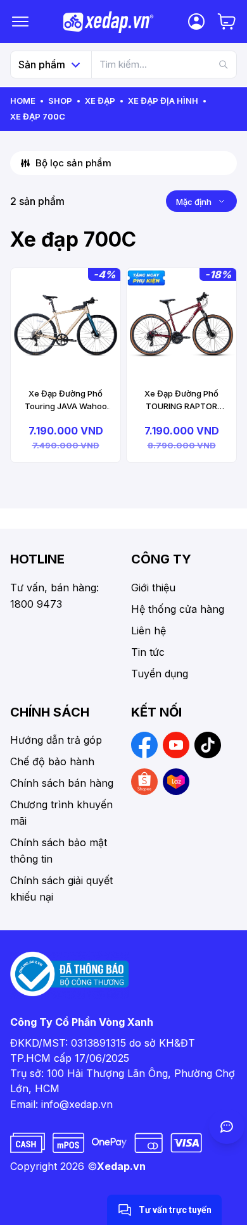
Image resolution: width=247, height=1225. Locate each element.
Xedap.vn (121, 1166)
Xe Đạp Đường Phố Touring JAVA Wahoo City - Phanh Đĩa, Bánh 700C (66, 400)
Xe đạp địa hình (163, 100)
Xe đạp (100, 100)
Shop (60, 100)
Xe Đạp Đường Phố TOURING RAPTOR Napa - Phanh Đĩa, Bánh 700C (181, 400)
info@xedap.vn (77, 1104)
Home (22, 100)
